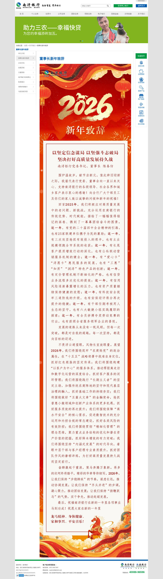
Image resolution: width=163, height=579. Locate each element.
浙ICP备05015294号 (22, 570)
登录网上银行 (123, 6)
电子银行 (101, 14)
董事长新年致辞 (23, 58)
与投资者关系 (23, 91)
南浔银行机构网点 (24, 77)
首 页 (22, 14)
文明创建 (128, 14)
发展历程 (21, 68)
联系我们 (21, 82)
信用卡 (48, 14)
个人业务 (34, 14)
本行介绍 (21, 53)
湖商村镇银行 (141, 0)
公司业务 (61, 14)
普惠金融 (114, 14)
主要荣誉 (21, 72)
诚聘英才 (141, 6)
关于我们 (141, 14)
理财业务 (88, 14)
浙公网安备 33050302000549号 (25, 573)
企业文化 (21, 63)
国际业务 (74, 14)
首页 (25, 45)
